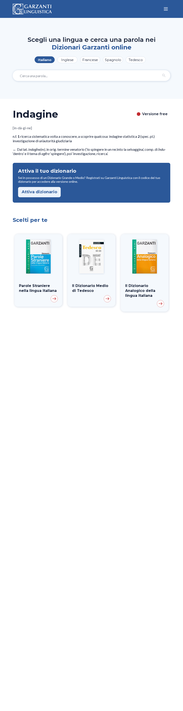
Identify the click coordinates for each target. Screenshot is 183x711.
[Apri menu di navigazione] (165, 8)
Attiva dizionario (39, 191)
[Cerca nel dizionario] (164, 75)
